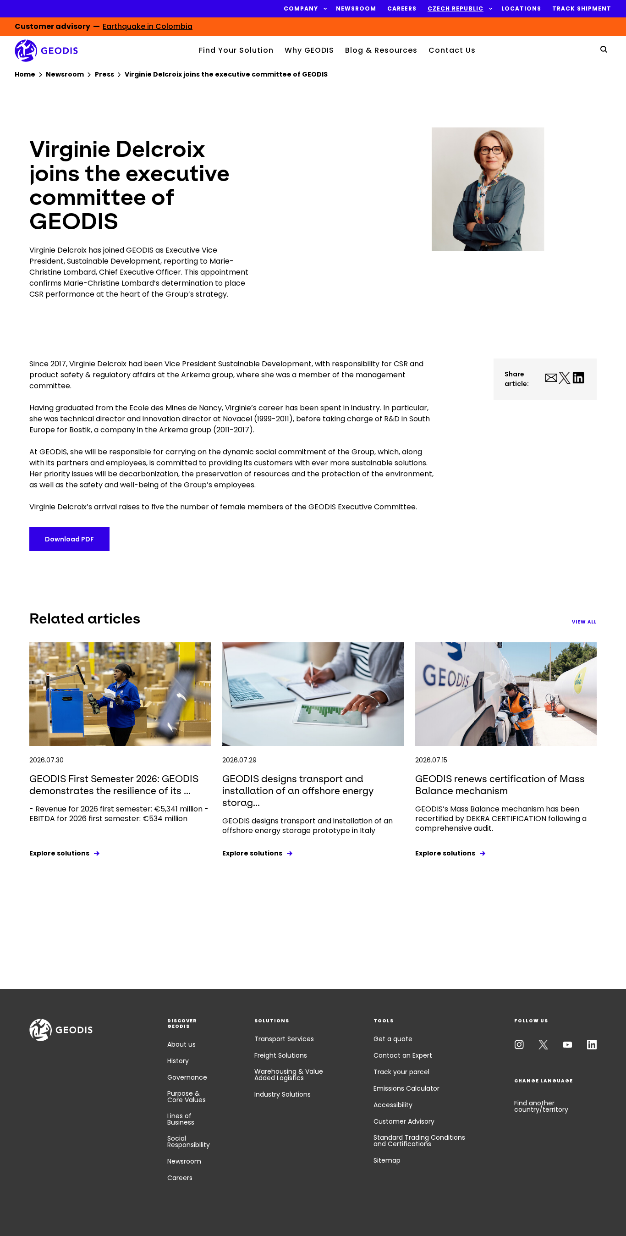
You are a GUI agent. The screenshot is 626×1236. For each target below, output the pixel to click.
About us (181, 1044)
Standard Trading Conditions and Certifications (419, 1140)
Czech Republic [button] (455, 8)
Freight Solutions (280, 1055)
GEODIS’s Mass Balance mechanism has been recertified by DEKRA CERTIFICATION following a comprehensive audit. (501, 818)
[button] (301, 8)
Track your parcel (401, 1072)
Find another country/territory (541, 1106)
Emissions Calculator (406, 1088)
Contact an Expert (402, 1055)
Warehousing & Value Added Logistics (288, 1074)
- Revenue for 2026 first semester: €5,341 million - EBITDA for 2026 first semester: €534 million (119, 814)
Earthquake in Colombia (147, 26)
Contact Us (452, 50)
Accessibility (392, 1105)
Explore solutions (59, 853)
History (178, 1061)
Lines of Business (180, 1119)
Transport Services (284, 1039)
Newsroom (184, 1161)
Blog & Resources (381, 50)
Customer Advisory (403, 1121)
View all (584, 621)
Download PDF (69, 539)
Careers (179, 1178)
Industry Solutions (282, 1094)
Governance (187, 1077)
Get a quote (392, 1039)
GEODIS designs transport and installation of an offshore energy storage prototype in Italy (307, 826)
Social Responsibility (188, 1141)
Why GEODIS (309, 50)
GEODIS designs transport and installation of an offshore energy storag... (297, 790)
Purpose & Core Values (186, 1096)
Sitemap (387, 1160)
